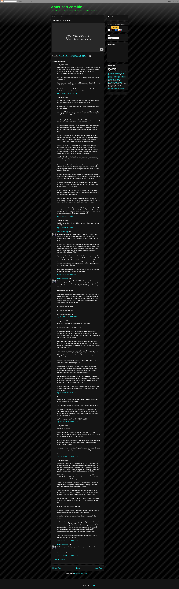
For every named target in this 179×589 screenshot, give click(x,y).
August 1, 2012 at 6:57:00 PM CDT (67, 421)
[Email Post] (90, 56)
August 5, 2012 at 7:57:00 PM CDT (67, 555)
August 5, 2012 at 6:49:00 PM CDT (67, 540)
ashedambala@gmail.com (116, 88)
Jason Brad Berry (62, 231)
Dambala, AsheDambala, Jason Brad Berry (117, 73)
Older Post (98, 568)
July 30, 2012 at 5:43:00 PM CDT (67, 216)
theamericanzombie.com (115, 82)
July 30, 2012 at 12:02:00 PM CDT (67, 93)
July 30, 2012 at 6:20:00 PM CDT (67, 274)
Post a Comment (60, 559)
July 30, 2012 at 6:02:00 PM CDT (67, 227)
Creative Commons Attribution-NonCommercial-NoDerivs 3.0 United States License (117, 77)
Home (78, 568)
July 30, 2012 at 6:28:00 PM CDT (67, 317)
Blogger (93, 585)
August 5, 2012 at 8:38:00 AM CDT (67, 456)
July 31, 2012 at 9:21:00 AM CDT (67, 393)
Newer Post (56, 568)
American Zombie (66, 7)
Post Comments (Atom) (81, 573)
